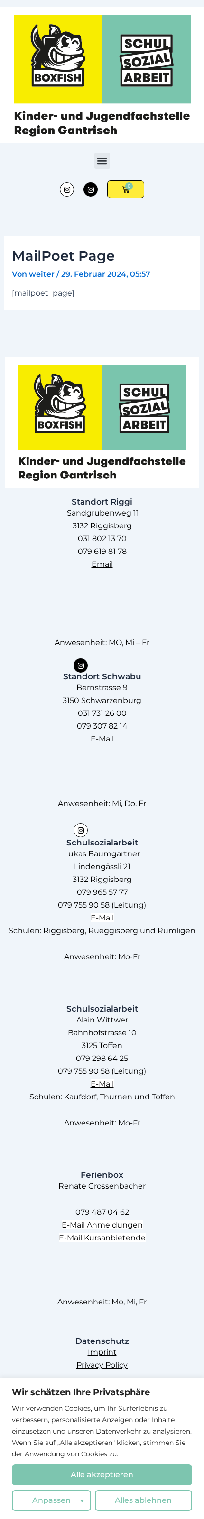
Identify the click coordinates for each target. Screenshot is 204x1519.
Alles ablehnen (143, 1500)
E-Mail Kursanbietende (102, 1237)
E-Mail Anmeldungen (102, 1224)
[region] (102, 1448)
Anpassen (51, 1500)
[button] (102, 161)
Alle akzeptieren (102, 1474)
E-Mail (102, 738)
